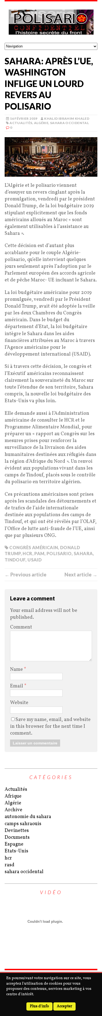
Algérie (41, 123)
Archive (13, 810)
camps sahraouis (23, 823)
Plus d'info (39, 1006)
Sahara (83, 553)
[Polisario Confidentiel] (51, 22)
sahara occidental (69, 123)
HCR (27, 553)
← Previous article (26, 575)
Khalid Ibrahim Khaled (66, 118)
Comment (21, 627)
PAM (39, 553)
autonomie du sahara (28, 816)
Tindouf (15, 559)
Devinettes (17, 830)
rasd (9, 865)
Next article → (80, 575)
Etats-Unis (16, 851)
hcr (8, 858)
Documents (17, 837)
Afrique (13, 796)
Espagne (14, 844)
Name (17, 669)
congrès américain (33, 547)
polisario (59, 553)
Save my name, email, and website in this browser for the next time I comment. (50, 726)
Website (19, 702)
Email (17, 686)
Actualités (21, 123)
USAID (34, 559)
